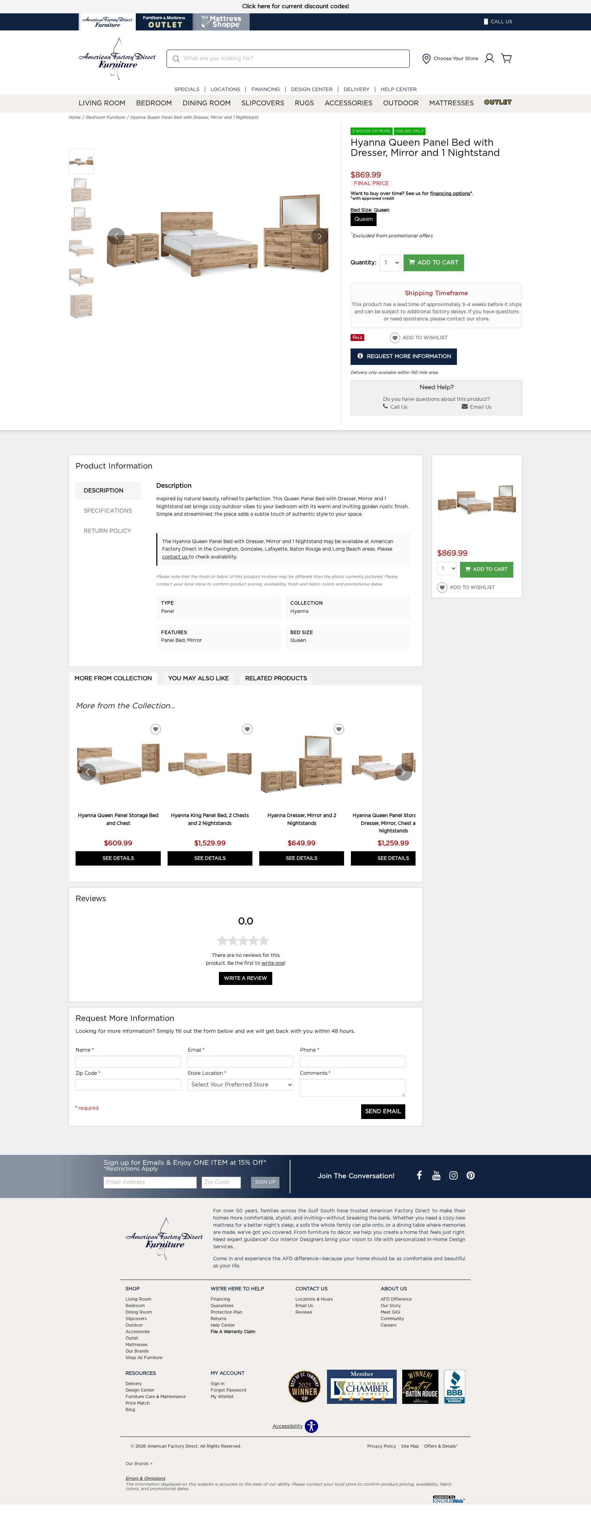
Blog (130, 1410)
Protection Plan (226, 1312)
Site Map (410, 1446)
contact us (175, 557)
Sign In (217, 1384)
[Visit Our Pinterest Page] (470, 1176)
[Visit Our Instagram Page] (454, 1176)
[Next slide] (403, 772)
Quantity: (363, 262)
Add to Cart (438, 262)
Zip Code (88, 1073)
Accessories (348, 103)
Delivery (356, 89)
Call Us (398, 407)
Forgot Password (228, 1390)
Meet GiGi (390, 1312)
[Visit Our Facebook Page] (420, 1176)
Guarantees (222, 1306)
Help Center (399, 89)
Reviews (304, 1312)
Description (103, 490)
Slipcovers (262, 103)
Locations (225, 89)
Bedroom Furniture (105, 117)
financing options (450, 193)
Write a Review (245, 978)
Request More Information (409, 356)
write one (273, 963)
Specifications (108, 511)
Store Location (207, 1073)
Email (196, 1050)
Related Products (276, 678)
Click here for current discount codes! (295, 6)
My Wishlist (222, 1397)
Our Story (391, 1306)
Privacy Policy (381, 1446)
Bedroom (154, 103)
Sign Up (265, 1182)
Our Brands (137, 1351)
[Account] (489, 58)
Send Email (383, 1111)
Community (392, 1319)
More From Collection (113, 678)
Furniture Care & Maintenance (156, 1397)
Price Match (137, 1403)
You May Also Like (198, 678)
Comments (315, 1073)
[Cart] (506, 58)
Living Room (102, 103)
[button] (449, 59)
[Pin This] (357, 339)
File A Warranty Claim (233, 1332)
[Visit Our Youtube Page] (437, 1176)
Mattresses (451, 103)
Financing (265, 89)
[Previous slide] (87, 772)
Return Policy (107, 531)
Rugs (304, 103)
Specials (186, 89)
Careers (388, 1325)
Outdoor (401, 103)
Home (74, 117)
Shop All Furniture (144, 1358)
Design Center (311, 89)
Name (85, 1050)
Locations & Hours (314, 1299)
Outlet (498, 102)
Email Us (480, 407)
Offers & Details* (441, 1446)
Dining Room (207, 103)
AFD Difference (396, 1299)
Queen (363, 219)
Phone (309, 1050)
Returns (218, 1319)
